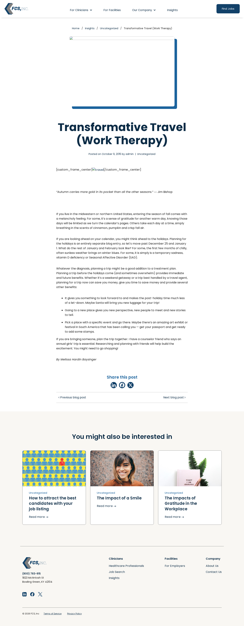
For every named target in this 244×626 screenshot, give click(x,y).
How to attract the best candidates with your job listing (52, 503)
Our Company (142, 10)
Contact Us (214, 572)
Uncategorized (109, 28)
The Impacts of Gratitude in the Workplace (181, 503)
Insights (172, 10)
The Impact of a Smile (119, 498)
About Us (212, 566)
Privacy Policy (74, 613)
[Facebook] (122, 385)
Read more (38, 517)
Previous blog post (72, 397)
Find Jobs (228, 9)
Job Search (117, 572)
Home (75, 28)
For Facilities (112, 10)
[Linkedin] (114, 385)
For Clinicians (79, 10)
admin (130, 154)
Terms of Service (52, 613)
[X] (130, 385)
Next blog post (174, 397)
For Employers (175, 566)
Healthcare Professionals (126, 566)
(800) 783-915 (31, 573)
